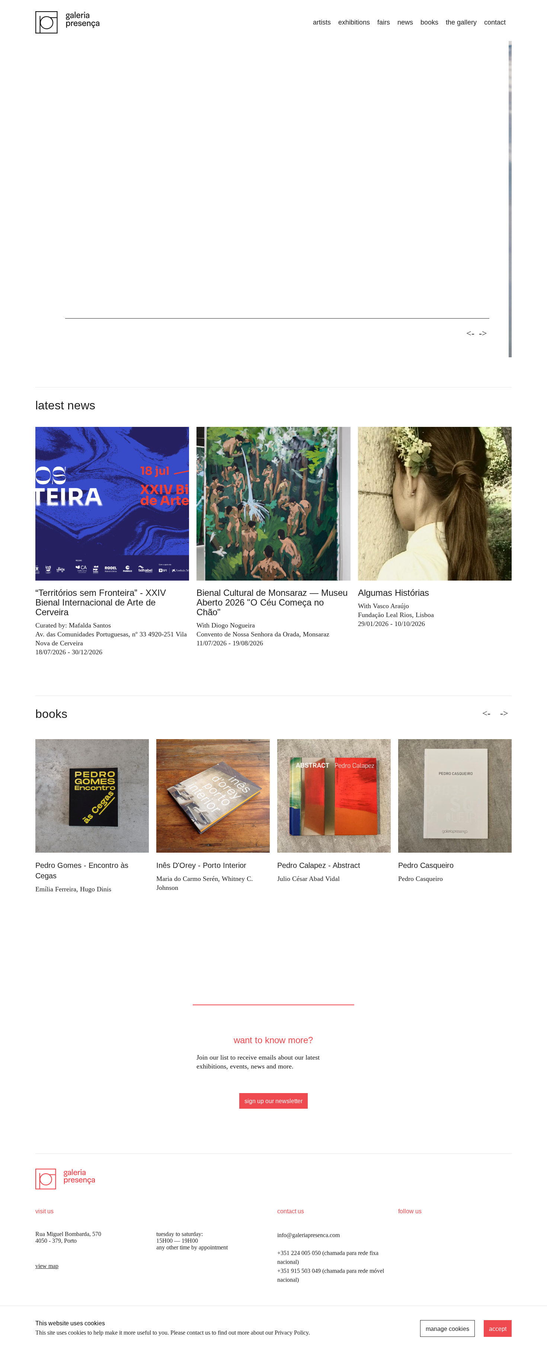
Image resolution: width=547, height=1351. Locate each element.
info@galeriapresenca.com (308, 1235)
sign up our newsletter (273, 1101)
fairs (383, 22)
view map (46, 1266)
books (429, 22)
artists (322, 22)
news (405, 22)
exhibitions (354, 22)
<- (470, 333)
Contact (495, 22)
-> (483, 333)
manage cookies (447, 1329)
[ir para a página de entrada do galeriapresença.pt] (67, 22)
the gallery (461, 22)
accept (497, 1329)
